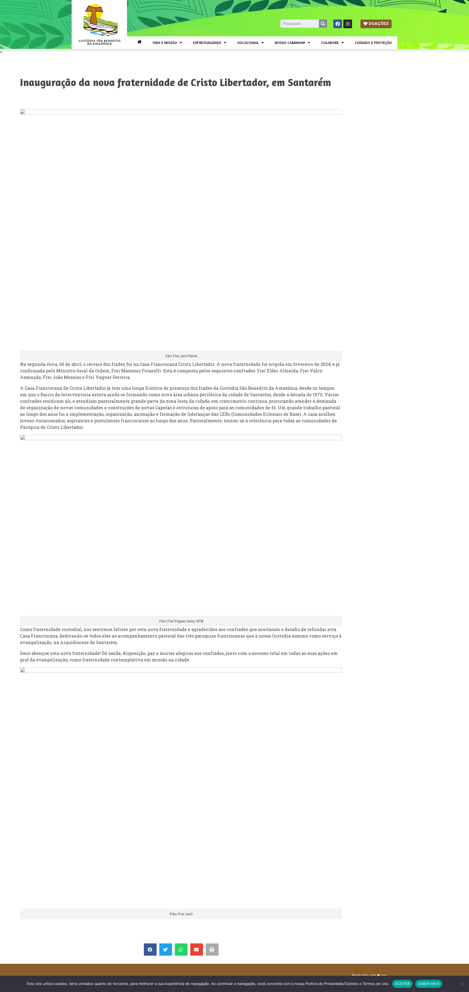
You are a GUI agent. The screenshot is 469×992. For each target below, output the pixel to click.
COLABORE (330, 42)
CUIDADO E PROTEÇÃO (373, 42)
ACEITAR (402, 983)
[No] (462, 984)
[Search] (323, 24)
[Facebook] (337, 24)
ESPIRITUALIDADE (207, 42)
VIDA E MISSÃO (165, 42)
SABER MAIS (429, 983)
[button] (376, 24)
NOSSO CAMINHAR (290, 42)
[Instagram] (347, 24)
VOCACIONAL (248, 42)
